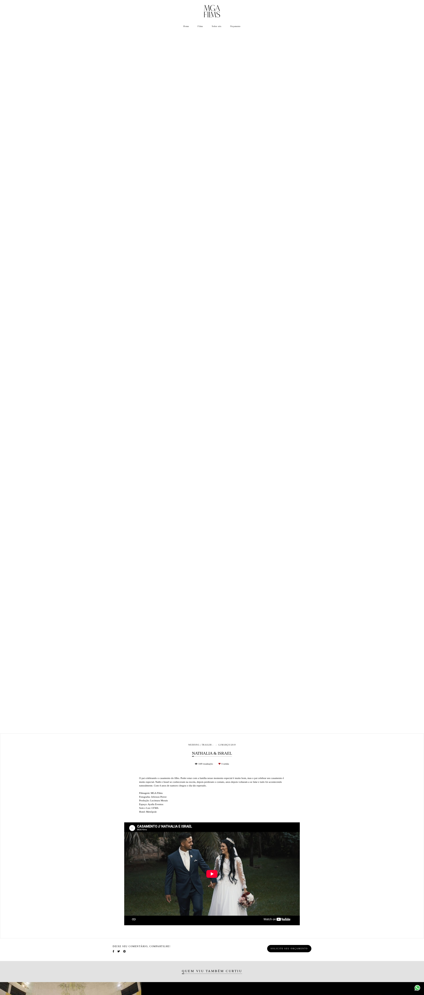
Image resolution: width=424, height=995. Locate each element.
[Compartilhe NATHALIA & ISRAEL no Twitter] (118, 951)
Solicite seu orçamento (289, 948)
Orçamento (235, 26)
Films (200, 26)
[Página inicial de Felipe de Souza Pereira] (212, 11)
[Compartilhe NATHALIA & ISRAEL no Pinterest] (124, 951)
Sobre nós (217, 26)
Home (186, 26)
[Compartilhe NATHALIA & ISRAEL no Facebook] (113, 951)
